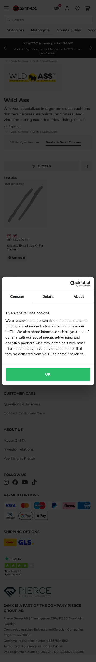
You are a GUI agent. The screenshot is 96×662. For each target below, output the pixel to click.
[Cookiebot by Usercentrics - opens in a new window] (70, 284)
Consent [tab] (17, 297)
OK (48, 374)
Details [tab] (48, 297)
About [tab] (79, 297)
